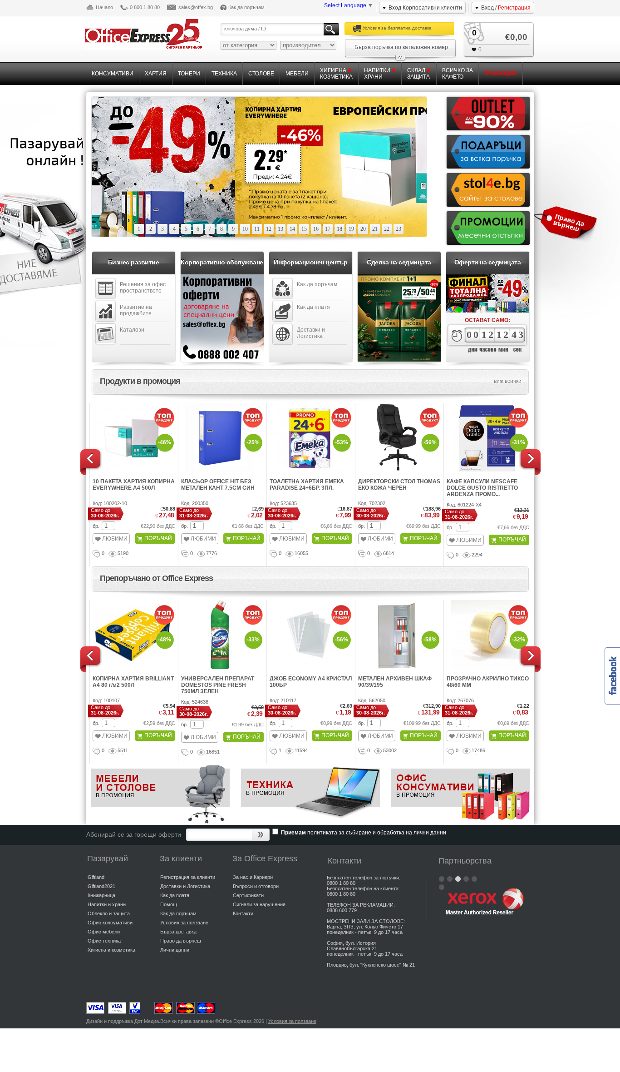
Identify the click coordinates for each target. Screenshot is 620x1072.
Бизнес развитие (133, 262)
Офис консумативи (110, 922)
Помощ (168, 904)
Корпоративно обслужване (222, 262)
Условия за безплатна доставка (397, 27)
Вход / (506, 8)
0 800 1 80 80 (145, 7)
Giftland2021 (101, 886)
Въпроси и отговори (256, 886)
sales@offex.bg (195, 7)
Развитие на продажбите (136, 310)
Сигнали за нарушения (259, 904)
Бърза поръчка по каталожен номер (401, 47)
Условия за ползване (184, 922)
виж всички (508, 381)
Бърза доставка (178, 931)
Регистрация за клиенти (187, 877)
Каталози (132, 330)
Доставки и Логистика (311, 333)
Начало (104, 7)
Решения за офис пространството (143, 287)
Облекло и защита (109, 913)
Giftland (96, 877)
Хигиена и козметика (111, 950)
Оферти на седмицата (487, 262)
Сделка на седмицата (399, 262)
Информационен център (310, 262)
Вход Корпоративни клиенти (425, 8)
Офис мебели (104, 931)
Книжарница (101, 895)
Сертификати (248, 895)
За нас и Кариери (253, 877)
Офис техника (104, 940)
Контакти (243, 913)
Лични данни (174, 950)
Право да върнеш (180, 940)
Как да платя (313, 307)
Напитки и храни (107, 904)
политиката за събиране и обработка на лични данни (376, 832)
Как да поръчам (246, 7)
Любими (115, 539)
